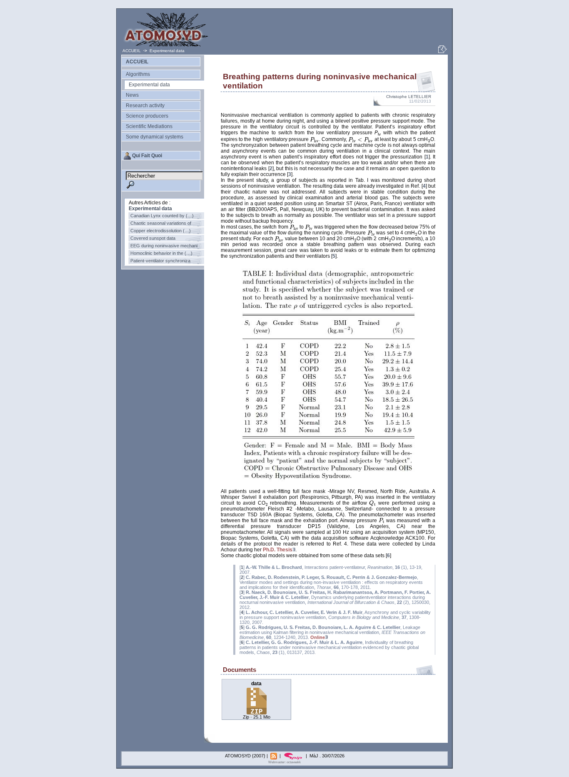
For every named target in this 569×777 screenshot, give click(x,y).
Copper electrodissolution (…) (160, 230)
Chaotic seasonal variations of (160, 223)
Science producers (147, 116)
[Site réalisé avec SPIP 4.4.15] (293, 755)
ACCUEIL (132, 50)
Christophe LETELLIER (408, 96)
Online (317, 637)
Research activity (145, 105)
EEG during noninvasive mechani (163, 245)
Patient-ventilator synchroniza (160, 260)
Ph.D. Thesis (277, 550)
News (132, 95)
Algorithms (138, 74)
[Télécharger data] (256, 712)
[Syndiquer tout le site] (274, 755)
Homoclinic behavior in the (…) (161, 253)
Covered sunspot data (152, 238)
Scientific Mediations (149, 126)
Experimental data (167, 50)
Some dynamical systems (154, 137)
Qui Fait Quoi (147, 155)
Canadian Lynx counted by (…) (162, 215)
